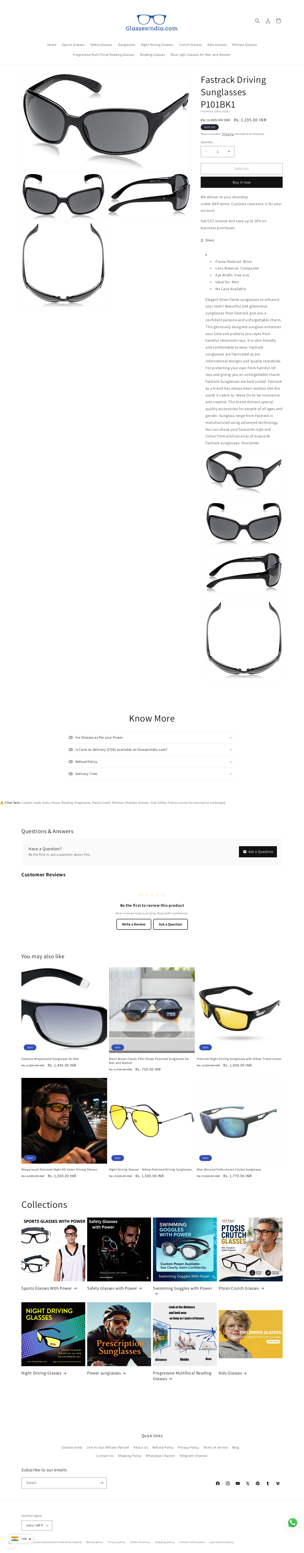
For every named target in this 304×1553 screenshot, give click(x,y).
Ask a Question (260, 851)
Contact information (192, 1542)
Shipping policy (165, 1542)
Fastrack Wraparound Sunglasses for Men (50, 1059)
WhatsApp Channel (160, 1456)
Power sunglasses (104, 1373)
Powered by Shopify (69, 1542)
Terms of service (215, 1447)
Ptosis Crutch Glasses (239, 1288)
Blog (235, 1447)
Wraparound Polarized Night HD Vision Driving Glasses (59, 1169)
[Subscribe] (101, 1482)
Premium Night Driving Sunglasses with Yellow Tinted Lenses (239, 1059)
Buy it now (242, 182)
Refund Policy (163, 1447)
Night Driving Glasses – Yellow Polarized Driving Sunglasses (150, 1169)
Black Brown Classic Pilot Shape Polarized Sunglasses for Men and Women (149, 1061)
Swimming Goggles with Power (182, 1288)
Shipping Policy (129, 1456)
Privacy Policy (188, 1447)
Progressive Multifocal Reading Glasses (182, 1375)
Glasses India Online (44, 1542)
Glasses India (72, 1447)
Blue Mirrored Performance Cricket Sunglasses (229, 1169)
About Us (141, 1447)
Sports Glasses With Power (46, 1288)
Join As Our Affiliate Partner (107, 1447)
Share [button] (209, 240)
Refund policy (94, 1542)
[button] (257, 21)
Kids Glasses (230, 1373)
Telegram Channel (194, 1456)
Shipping (228, 134)
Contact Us (104, 1456)
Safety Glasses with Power (112, 1288)
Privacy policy (116, 1542)
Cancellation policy (221, 1542)
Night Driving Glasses (41, 1373)
